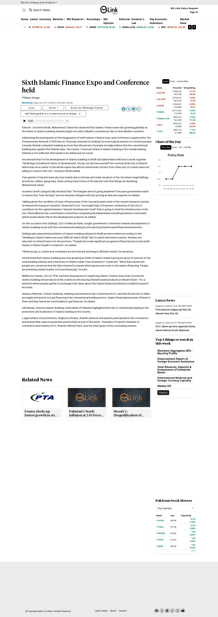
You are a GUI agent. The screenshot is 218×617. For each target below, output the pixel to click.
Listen (31, 107)
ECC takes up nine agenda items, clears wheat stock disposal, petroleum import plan (175, 330)
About (113, 610)
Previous (163, 392)
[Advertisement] (109, 52)
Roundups (93, 19)
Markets (58, 19)
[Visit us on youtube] (183, 611)
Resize (52, 107)
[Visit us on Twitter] (162, 611)
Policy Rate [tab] (166, 147)
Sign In (194, 12)
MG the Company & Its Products (38, 2)
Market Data (184, 21)
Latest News (101, 610)
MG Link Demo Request (184, 8)
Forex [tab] (172, 81)
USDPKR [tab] (187, 147)
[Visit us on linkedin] (167, 611)
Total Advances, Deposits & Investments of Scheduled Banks (174, 369)
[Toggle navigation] (24, 10)
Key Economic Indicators (158, 21)
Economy (45, 19)
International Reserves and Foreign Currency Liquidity (174, 379)
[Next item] (194, 27)
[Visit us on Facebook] (156, 611)
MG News (27, 102)
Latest (34, 19)
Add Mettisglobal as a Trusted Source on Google (51, 113)
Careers (123, 610)
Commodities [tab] (182, 81)
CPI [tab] (180, 147)
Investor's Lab (138, 21)
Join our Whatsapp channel (88, 107)
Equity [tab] (166, 81)
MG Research (75, 19)
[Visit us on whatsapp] (172, 611)
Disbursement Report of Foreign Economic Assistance (175, 360)
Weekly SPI (164, 386)
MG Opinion (108, 21)
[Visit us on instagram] (177, 611)
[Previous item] (190, 27)
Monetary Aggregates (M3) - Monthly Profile (174, 352)
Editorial (124, 19)
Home (24, 19)
